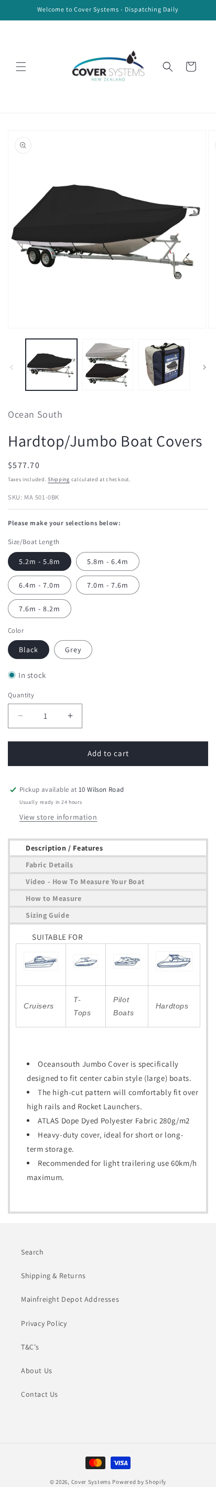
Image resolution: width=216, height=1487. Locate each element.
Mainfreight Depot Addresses (70, 1299)
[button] (21, 66)
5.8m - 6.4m (107, 561)
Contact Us (39, 1394)
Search (32, 1252)
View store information (58, 817)
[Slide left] (11, 367)
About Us (36, 1370)
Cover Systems (91, 1481)
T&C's (30, 1347)
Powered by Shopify (139, 1481)
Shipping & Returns (53, 1275)
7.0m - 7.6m (107, 585)
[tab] (108, 847)
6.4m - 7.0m (39, 585)
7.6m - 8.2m (39, 608)
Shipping (59, 479)
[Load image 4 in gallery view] (164, 364)
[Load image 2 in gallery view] (108, 364)
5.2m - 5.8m (39, 561)
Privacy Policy (44, 1323)
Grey (73, 649)
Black (28, 649)
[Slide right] (204, 367)
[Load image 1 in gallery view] (51, 364)
